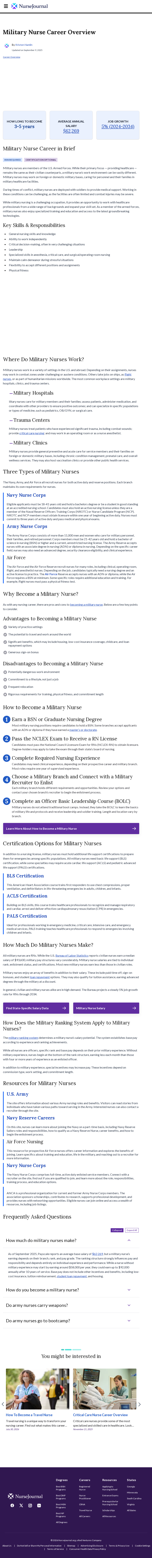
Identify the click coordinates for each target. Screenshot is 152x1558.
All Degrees (61, 1522)
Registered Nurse (84, 1488)
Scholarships (108, 1510)
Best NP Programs (61, 1515)
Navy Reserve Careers (31, 1118)
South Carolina (134, 1498)
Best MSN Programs (61, 1506)
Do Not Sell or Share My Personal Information (39, 1545)
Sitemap (71, 1545)
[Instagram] (30, 1506)
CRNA (82, 1504)
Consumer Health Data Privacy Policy (87, 1549)
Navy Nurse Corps (26, 495)
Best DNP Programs (61, 1497)
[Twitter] (21, 1506)
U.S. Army (18, 1094)
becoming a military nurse (86, 604)
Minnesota (132, 1492)
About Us (6, 1545)
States (131, 1480)
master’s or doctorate (83, 730)
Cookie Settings (142, 1545)
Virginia (131, 1504)
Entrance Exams (110, 1495)
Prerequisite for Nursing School (110, 1503)
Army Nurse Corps (27, 526)
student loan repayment (72, 1276)
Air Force (51, 574)
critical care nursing (31, 433)
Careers (84, 1480)
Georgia (131, 1486)
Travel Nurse (85, 1510)
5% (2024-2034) (118, 126)
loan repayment (40, 977)
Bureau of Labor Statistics (71, 955)
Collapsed (117, 1230)
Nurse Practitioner (85, 1497)
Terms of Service (55, 1549)
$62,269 (71, 131)
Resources (109, 1480)
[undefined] (29, 6)
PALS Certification (27, 916)
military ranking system (23, 1037)
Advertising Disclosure (92, 1545)
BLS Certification (25, 876)
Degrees (62, 1480)
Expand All (132, 1230)
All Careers (84, 1516)
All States (131, 1510)
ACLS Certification (27, 896)
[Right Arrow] (139, 1404)
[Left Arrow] (3, 1404)
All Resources (109, 1516)
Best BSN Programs (61, 1488)
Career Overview (11, 57)
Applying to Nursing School (109, 1488)
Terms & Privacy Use (119, 1545)
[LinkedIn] (39, 1506)
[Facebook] (13, 1506)
